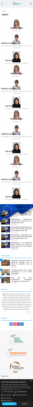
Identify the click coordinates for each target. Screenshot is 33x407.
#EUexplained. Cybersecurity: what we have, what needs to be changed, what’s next (21, 220)
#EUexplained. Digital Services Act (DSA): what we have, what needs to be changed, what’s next (21, 228)
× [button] (31, 381)
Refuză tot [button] (24, 403)
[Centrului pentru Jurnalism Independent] (16, 3)
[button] (16, 401)
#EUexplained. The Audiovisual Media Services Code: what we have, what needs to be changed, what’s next (21, 245)
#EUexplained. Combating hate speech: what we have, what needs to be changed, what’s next (21, 236)
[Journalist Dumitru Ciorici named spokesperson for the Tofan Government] (5, 272)
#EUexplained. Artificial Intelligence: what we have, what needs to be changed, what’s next (21, 213)
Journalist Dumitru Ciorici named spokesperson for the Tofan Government (21, 271)
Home (4, 11)
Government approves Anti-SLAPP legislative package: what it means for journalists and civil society (21, 263)
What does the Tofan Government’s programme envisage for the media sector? (21, 279)
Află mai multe (18, 389)
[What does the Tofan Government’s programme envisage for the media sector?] (5, 280)
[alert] (16, 393)
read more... (29, 312)
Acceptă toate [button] (9, 403)
